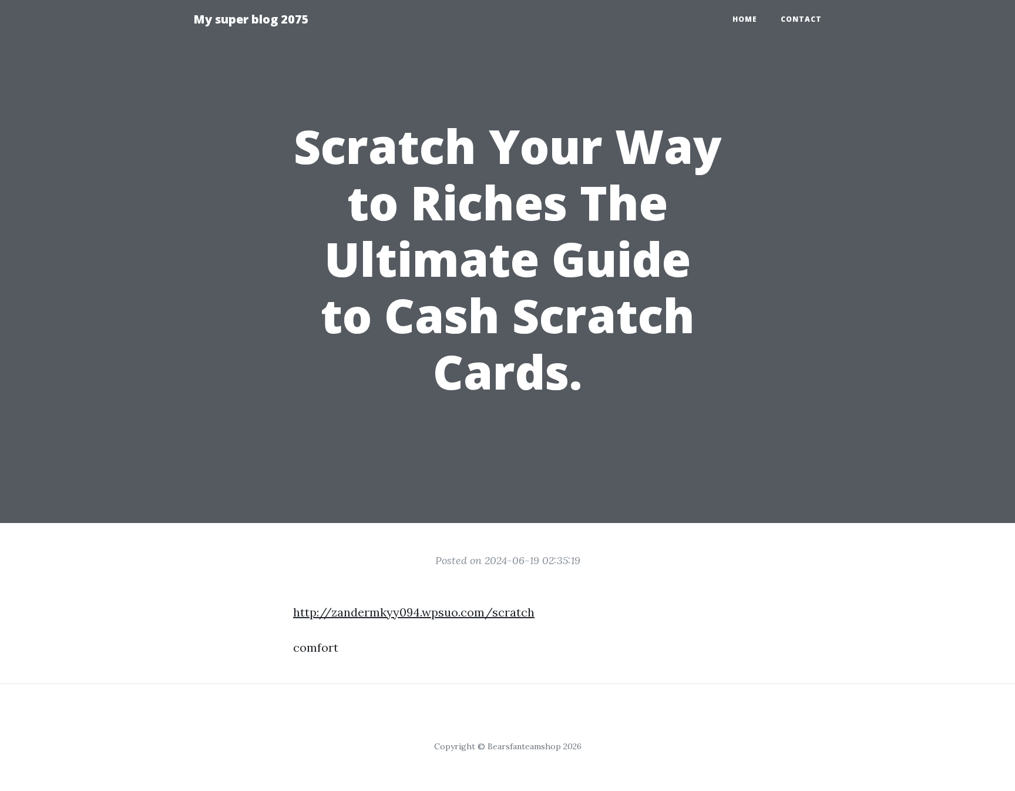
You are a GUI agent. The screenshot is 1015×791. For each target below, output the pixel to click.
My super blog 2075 (251, 19)
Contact (801, 19)
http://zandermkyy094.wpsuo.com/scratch (414, 612)
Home (744, 19)
